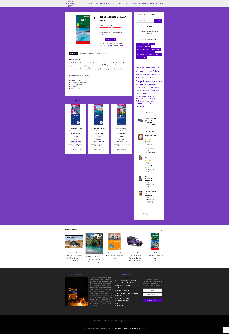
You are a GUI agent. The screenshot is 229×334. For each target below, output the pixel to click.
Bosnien (147, 74)
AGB (131, 328)
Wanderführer (140, 54)
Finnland (156, 78)
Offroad (152, 90)
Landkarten (109, 45)
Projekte (143, 3)
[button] (94, 18)
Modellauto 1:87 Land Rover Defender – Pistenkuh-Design (134, 255)
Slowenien (153, 101)
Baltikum (138, 74)
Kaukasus (146, 84)
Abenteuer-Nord (153, 68)
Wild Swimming (150, 54)
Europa (140, 77)
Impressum (118, 328)
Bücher (138, 44)
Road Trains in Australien (124, 290)
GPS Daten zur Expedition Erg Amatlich (127, 293)
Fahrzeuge (123, 3)
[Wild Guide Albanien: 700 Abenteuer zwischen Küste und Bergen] (94, 243)
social (96, 3)
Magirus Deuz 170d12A (123, 298)
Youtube (132, 321)
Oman (158, 90)
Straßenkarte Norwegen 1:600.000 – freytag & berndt (155, 255)
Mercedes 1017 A (121, 303)
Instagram (121, 321)
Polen (141, 94)
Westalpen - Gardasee (123, 295)
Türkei (121, 45)
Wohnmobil (141, 106)
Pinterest (109, 321)
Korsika (150, 84)
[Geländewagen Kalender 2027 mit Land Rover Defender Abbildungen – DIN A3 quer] (74, 241)
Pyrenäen (147, 94)
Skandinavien (148, 101)
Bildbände (145, 44)
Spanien (139, 104)
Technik (144, 57)
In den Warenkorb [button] (76, 149)
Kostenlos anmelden (152, 300)
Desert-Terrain (155, 74)
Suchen (158, 20)
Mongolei (157, 87)
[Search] (163, 3)
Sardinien (139, 99)
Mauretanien (148, 87)
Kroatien (154, 84)
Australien (150, 71)
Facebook (98, 321)
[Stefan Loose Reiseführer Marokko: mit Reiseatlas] (114, 241)
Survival (144, 103)
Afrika (137, 71)
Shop (152, 3)
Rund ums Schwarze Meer (142, 96)
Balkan (156, 71)
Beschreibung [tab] (73, 53)
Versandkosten (111, 25)
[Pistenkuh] (69, 3)
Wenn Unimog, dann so (123, 285)
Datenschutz (125, 328)
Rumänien (155, 94)
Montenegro (139, 90)
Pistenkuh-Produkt (155, 49)
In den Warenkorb (110, 39)
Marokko (139, 87)
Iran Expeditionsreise (122, 278)
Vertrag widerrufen (149, 213)
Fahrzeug (151, 44)
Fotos (114, 3)
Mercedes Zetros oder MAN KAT (126, 283)
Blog (90, 3)
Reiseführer (140, 52)
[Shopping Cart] (160, 3)
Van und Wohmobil (149, 52)
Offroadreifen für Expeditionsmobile (127, 288)
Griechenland (157, 81)
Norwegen (145, 90)
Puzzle (138, 57)
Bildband (142, 74)
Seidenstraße (140, 101)
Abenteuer (141, 67)
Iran (137, 84)
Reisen (133, 3)
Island (140, 84)
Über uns (105, 3)
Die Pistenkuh (120, 306)
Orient (138, 94)
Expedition (149, 78)
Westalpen (154, 104)
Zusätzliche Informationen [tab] (87, 53)
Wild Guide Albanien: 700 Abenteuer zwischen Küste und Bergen (94, 259)
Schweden (154, 98)
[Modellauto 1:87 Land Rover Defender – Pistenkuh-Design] (134, 241)
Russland (151, 96)
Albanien (143, 71)
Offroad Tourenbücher (143, 49)
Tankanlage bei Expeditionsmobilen (126, 280)
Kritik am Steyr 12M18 (123, 300)
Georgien (149, 81)
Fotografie (139, 46)
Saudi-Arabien (147, 98)
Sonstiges (158, 54)
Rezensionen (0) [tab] (101, 53)
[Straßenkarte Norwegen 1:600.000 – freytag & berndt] (155, 241)
